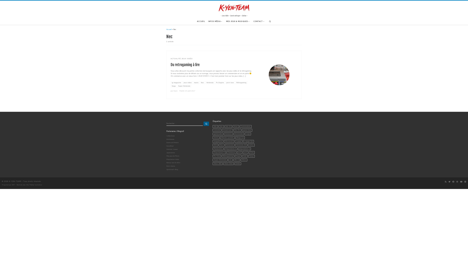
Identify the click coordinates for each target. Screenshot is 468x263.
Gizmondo (239, 134)
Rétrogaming (228, 156)
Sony (251, 156)
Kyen (176, 91)
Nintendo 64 (241, 145)
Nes (221, 145)
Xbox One (228, 163)
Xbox (244, 160)
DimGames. (170, 139)
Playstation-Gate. (172, 159)
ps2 (239, 152)
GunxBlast (170, 146)
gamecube (218, 134)
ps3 (245, 152)
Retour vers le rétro (173, 162)
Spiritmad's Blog (172, 169)
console (217, 130)
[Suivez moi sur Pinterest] (465, 181)
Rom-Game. (170, 166)
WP (13, 185)
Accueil (169, 29)
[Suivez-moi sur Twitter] (449, 181)
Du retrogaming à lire (185, 65)
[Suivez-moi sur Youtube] (461, 181)
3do (215, 126)
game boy (247, 130)
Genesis (228, 134)
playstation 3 (244, 149)
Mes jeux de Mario (172, 156)
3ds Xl (228, 126)
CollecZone (170, 136)
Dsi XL (237, 130)
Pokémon (231, 152)
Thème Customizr (35, 185)
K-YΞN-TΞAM (15, 181)
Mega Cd (240, 137)
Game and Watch (172, 142)
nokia (251, 145)
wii (230, 160)
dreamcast (227, 130)
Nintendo (229, 145)
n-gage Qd (248, 141)
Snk (244, 156)
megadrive (218, 141)
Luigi (248, 134)
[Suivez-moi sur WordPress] (457, 181)
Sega (238, 156)
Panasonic (218, 149)
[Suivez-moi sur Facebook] (453, 181)
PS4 (252, 152)
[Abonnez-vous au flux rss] (445, 181)
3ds (221, 126)
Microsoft (229, 141)
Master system (227, 137)
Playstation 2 (230, 149)
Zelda (237, 163)
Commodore (245, 126)
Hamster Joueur (172, 149)
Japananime (170, 152)
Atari (236, 126)
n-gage (238, 141)
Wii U (236, 160)
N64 (215, 145)
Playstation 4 (219, 152)
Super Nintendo (220, 160)
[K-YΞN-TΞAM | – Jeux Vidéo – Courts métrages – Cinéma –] (234, 7)
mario (216, 137)
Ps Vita (217, 156)
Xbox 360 (217, 163)
